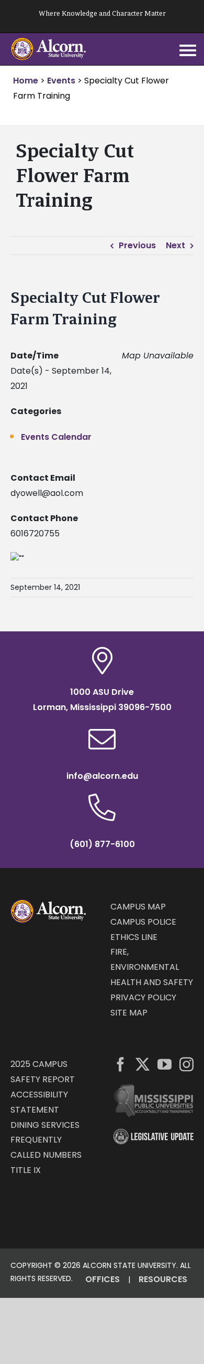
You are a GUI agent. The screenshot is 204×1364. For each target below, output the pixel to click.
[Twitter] (142, 1064)
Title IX (25, 1170)
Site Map (129, 1013)
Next (175, 245)
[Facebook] (121, 1064)
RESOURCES (163, 1279)
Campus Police (143, 922)
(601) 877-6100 (102, 844)
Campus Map (138, 907)
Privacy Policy (143, 997)
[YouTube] (164, 1064)
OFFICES (102, 1279)
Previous (137, 245)
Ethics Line (133, 937)
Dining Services (45, 1125)
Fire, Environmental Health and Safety (151, 967)
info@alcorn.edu (102, 776)
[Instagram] (186, 1064)
